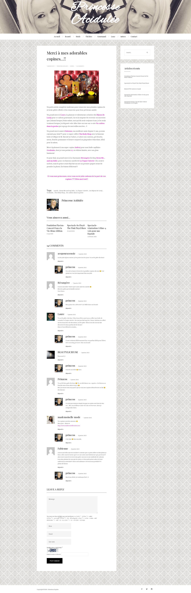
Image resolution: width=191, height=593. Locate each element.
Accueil (57, 36)
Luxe (113, 36)
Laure (61, 314)
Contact (134, 36)
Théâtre (89, 36)
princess (70, 267)
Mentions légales (53, 589)
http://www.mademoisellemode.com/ (69, 425)
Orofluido (50, 193)
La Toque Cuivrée (87, 161)
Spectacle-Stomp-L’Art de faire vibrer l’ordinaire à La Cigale (135, 102)
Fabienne (63, 448)
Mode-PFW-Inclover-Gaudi (132, 89)
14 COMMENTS (80, 66)
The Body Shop (60, 193)
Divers (72, 66)
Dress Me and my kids (67, 191)
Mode (78, 36)
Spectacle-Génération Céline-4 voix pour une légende (97, 229)
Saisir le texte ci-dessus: (54, 554)
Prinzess (62, 379)
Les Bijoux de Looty (95, 191)
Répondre (60, 261)
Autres (123, 36)
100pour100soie (66, 253)
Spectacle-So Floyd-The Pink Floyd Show (76, 226)
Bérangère (64, 282)
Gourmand (101, 36)
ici (72, 150)
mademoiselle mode (69, 417)
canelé (56, 191)
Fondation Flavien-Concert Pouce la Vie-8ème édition (55, 228)
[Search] (147, 52)
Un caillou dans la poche (74, 193)
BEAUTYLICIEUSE (68, 352)
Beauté (68, 36)
